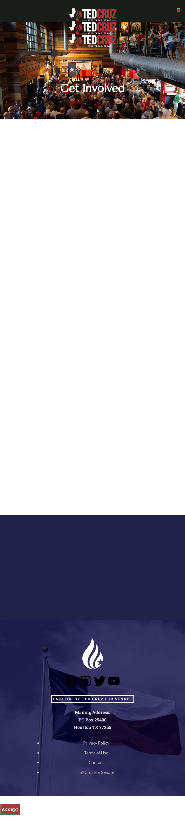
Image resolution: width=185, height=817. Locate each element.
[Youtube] (114, 681)
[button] (178, 10)
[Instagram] (85, 681)
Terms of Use (96, 752)
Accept (10, 809)
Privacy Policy (96, 743)
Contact (96, 762)
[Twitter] (100, 681)
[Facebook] (71, 681)
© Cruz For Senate (97, 772)
